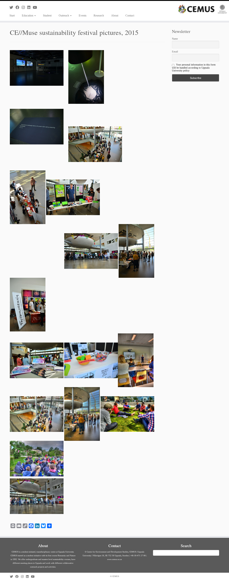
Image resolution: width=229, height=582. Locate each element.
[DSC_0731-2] (127, 196)
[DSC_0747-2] (27, 196)
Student (47, 15)
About (114, 15)
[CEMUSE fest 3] (37, 413)
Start (12, 15)
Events (82, 15)
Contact (129, 15)
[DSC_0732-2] (37, 250)
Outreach (64, 15)
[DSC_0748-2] (95, 143)
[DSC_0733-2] (91, 360)
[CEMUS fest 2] (136, 360)
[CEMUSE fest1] (37, 495)
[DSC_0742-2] (136, 250)
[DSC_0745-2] (91, 250)
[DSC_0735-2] (27, 304)
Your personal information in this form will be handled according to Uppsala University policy (194, 67)
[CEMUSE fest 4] (82, 413)
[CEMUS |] (202, 9)
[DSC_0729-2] (73, 196)
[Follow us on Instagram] (24, 7)
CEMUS (115, 576)
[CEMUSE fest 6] (37, 458)
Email (175, 51)
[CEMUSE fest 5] (127, 413)
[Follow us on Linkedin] (30, 7)
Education (28, 15)
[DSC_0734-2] (37, 360)
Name (175, 38)
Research (99, 15)
